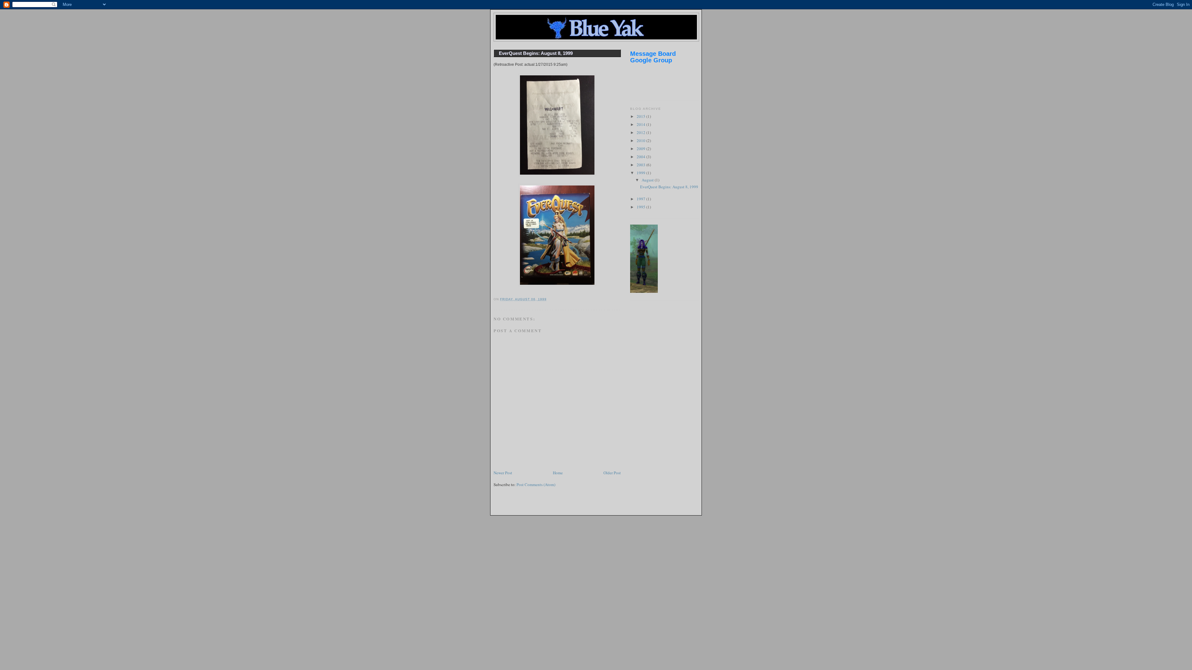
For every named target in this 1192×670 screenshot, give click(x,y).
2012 (641, 132)
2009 (641, 148)
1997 (641, 199)
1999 (641, 173)
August (648, 180)
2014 (641, 124)
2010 (641, 140)
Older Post (612, 473)
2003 (641, 165)
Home (558, 473)
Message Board (653, 53)
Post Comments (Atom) (536, 484)
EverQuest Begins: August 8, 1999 (536, 53)
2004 (641, 156)
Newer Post (503, 473)
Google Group (651, 60)
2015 (641, 116)
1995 (641, 207)
